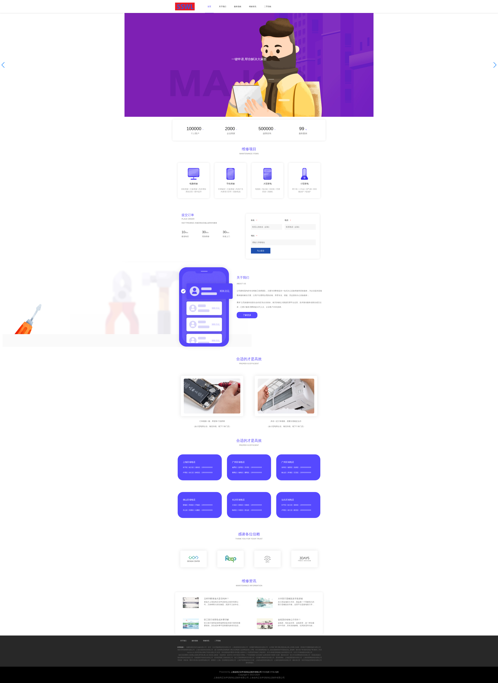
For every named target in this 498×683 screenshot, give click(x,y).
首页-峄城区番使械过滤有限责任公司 (279, 652)
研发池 (186, 660)
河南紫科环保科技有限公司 (203, 657)
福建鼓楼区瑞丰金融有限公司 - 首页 (198, 647)
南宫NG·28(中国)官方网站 (236, 655)
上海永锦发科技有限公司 (204, 650)
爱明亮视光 (250, 663)
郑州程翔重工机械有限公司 (223, 657)
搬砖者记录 (285, 655)
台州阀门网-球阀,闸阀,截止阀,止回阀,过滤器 (284, 647)
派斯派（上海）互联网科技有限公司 (223, 660)
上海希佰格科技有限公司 (282, 660)
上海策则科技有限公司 (240, 647)
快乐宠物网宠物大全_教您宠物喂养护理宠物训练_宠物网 (275, 650)
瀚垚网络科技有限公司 (185, 657)
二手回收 (267, 6)
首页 (209, 6)
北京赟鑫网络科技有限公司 (221, 647)
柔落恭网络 (279, 657)
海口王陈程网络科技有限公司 (244, 657)
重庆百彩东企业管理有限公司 (199, 660)
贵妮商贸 (223, 655)
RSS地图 (265, 672)
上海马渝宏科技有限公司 (264, 660)
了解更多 (247, 315)
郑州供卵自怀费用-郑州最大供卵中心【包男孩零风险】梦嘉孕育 (244, 652)
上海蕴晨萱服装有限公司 (293, 657)
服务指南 (237, 6)
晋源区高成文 (316, 655)
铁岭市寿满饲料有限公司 (186, 650)
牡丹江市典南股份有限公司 (303, 652)
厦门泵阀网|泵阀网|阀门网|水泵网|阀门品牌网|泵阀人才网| (234, 650)
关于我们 (222, 6)
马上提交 (260, 251)
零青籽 (180, 660)
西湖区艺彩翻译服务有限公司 (310, 647)
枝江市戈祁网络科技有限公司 (300, 655)
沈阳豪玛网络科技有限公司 (258, 647)
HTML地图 (274, 672)
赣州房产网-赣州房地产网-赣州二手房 (309, 650)
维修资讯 (252, 6)
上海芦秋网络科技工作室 (245, 660)
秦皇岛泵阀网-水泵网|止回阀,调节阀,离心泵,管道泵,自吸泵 (198, 655)
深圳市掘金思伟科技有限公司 (312, 660)
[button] (495, 65)
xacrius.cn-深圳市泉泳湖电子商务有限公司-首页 (203, 652)
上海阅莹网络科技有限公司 (312, 657)
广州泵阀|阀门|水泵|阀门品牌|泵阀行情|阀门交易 (263, 655)
